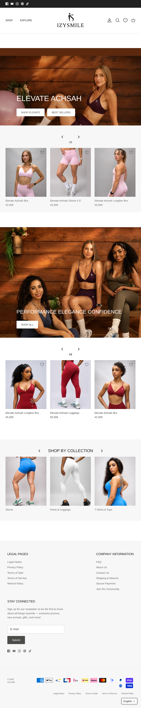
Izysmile (11, 682)
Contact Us (102, 572)
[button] (129, 701)
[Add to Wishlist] (42, 152)
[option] (70, 86)
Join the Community (107, 589)
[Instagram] (17, 3)
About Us (101, 567)
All (70, 142)
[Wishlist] (125, 20)
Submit (16, 640)
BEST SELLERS (61, 112)
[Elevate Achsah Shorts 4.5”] (70, 172)
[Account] (109, 20)
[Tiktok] (27, 3)
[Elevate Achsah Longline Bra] (115, 172)
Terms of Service (17, 578)
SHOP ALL (27, 324)
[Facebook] (7, 3)
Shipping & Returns (107, 578)
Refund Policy (15, 583)
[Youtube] (12, 3)
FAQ (98, 561)
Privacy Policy (15, 567)
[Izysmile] (70, 20)
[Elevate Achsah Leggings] (70, 384)
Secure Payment (105, 583)
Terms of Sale (15, 572)
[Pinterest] (22, 3)
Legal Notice (14, 561)
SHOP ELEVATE (30, 112)
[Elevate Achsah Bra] (26, 172)
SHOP (9, 20)
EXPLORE (26, 20)
